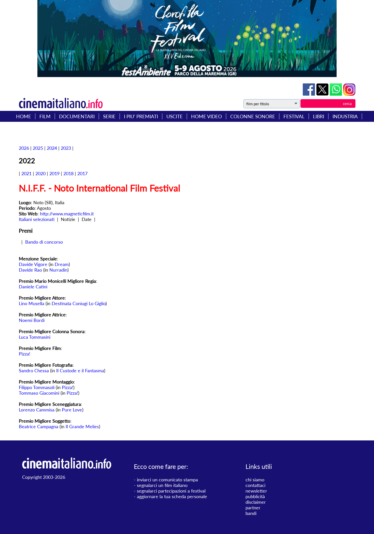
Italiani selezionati (36, 219)
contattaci (255, 485)
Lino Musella (31, 303)
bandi (251, 513)
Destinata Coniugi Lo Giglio (79, 303)
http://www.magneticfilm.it (67, 213)
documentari (77, 116)
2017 (82, 173)
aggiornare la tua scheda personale (172, 496)
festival (294, 116)
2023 (66, 148)
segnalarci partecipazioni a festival (171, 491)
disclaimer (256, 502)
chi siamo (255, 479)
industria (345, 116)
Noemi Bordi (32, 320)
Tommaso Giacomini (39, 393)
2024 (52, 148)
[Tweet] (323, 94)
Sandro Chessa (34, 370)
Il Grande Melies (82, 426)
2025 (38, 148)
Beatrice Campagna (38, 426)
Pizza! (24, 354)
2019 (54, 173)
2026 (24, 148)
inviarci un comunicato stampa (167, 479)
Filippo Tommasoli (36, 387)
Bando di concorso (44, 242)
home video (206, 116)
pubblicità (255, 496)
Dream (62, 264)
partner (253, 507)
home (23, 116)
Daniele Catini (33, 286)
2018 (68, 173)
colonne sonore (252, 116)
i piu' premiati (141, 116)
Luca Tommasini (34, 337)
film (45, 116)
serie (109, 116)
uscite (174, 116)
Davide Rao (30, 270)
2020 (40, 173)
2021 (26, 173)
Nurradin (58, 270)
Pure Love (72, 409)
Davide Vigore (33, 264)
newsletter (256, 491)
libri (318, 116)
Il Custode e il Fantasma (80, 370)
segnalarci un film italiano (162, 485)
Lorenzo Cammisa (36, 409)
